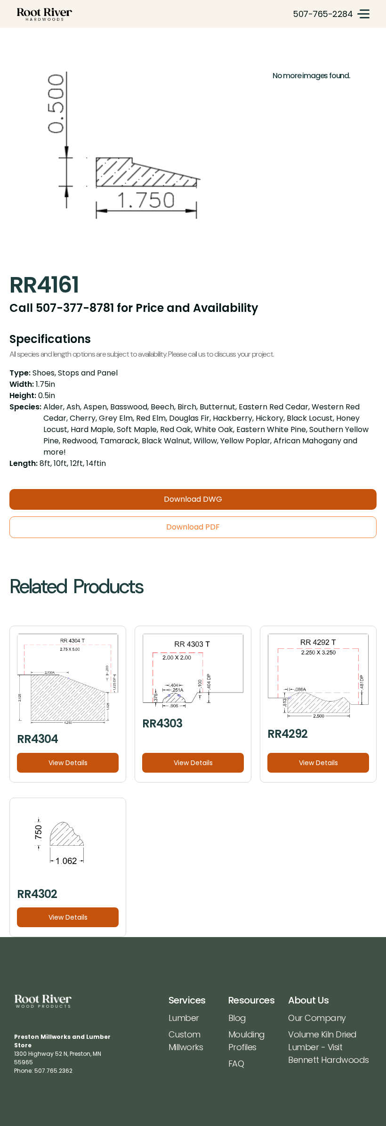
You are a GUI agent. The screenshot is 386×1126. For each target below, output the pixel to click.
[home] (44, 14)
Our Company (317, 1018)
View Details (68, 762)
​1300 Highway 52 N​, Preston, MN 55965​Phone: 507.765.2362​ (62, 1054)
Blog (237, 1018)
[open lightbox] (136, 159)
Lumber (184, 1018)
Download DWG (193, 499)
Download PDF (193, 527)
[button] (363, 13)
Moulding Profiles (246, 1040)
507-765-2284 (323, 14)
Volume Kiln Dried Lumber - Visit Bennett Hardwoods (328, 1047)
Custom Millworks (186, 1040)
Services (187, 1000)
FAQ (236, 1063)
